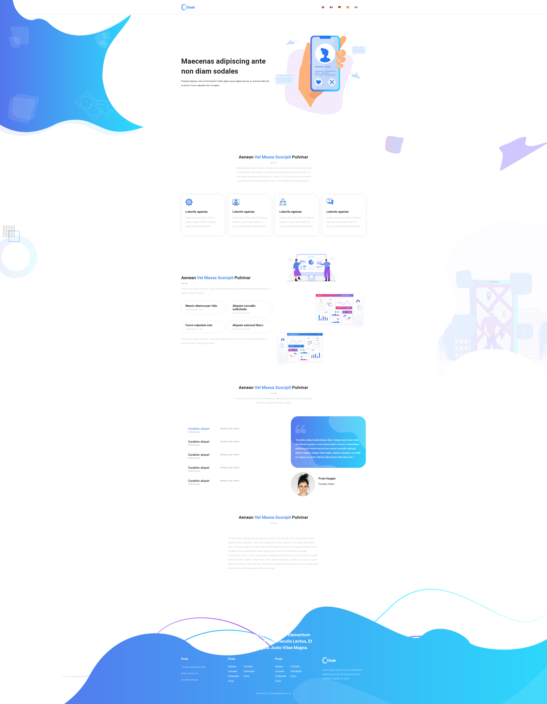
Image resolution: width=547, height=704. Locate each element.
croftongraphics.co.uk (280, 693)
